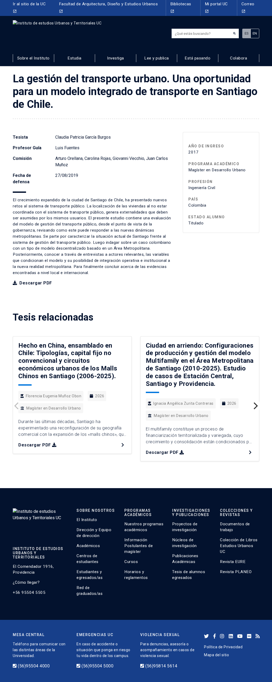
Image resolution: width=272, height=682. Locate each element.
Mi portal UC (216, 7)
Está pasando (197, 58)
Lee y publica (156, 58)
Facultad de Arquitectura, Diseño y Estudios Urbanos (108, 7)
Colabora (238, 58)
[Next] (255, 406)
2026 (99, 396)
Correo (247, 7)
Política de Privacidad (223, 647)
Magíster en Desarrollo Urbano (53, 408)
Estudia (74, 58)
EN (255, 33)
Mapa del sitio (216, 655)
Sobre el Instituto (33, 58)
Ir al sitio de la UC (29, 7)
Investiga (115, 58)
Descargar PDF (35, 282)
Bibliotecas (180, 7)
